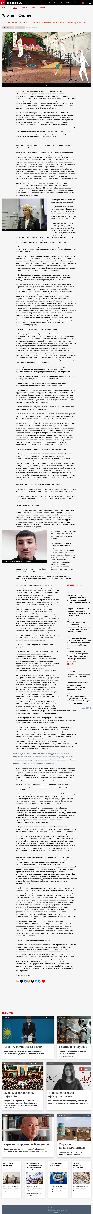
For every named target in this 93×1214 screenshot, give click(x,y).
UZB (61, 3)
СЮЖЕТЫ (43, 8)
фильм (40, 256)
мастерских (70, 106)
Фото (33, 8)
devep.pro (56, 1212)
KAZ (37, 3)
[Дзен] (32, 981)
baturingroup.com (60, 1210)
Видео (24, 8)
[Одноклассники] (28, 981)
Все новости (86, 708)
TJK (49, 3)
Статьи (15, 8)
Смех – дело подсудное (8, 1164)
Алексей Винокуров (7, 27)
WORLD (68, 3)
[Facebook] (39, 981)
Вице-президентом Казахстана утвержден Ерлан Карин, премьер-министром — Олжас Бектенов (78, 656)
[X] (21, 981)
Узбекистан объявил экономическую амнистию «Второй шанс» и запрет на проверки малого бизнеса (79, 627)
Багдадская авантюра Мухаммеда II (79, 1165)
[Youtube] (43, 981)
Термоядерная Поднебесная (56, 1164)
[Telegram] (36, 981)
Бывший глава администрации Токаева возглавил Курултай (78, 673)
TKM (54, 3)
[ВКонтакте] (25, 981)
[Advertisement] (46, 998)
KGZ (43, 3)
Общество (35, 27)
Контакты (6, 1207)
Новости (5, 8)
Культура (28, 27)
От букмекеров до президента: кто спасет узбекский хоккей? (34, 1166)
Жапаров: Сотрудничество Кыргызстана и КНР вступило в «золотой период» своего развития (78, 597)
